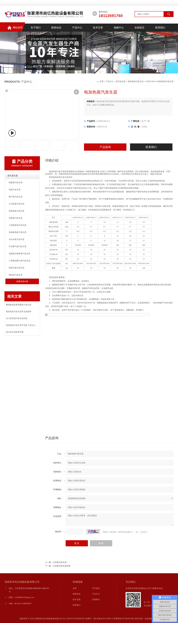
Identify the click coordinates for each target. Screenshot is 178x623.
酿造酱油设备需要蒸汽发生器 (18, 305)
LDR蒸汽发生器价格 (61, 566)
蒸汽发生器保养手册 (15, 332)
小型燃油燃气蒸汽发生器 (19, 261)
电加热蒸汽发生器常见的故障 (18, 311)
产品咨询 (105, 147)
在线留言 (139, 27)
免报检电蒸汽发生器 (17, 232)
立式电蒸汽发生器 (16, 204)
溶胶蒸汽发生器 (15, 218)
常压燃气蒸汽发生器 (17, 246)
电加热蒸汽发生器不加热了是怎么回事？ (22, 325)
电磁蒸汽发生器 (15, 182)
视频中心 (119, 27)
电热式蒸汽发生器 (16, 268)
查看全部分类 (22, 281)
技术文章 (98, 27)
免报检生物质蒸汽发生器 (19, 253)
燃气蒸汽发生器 (15, 197)
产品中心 (77, 27)
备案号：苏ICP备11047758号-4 (99, 618)
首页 (102, 81)
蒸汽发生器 (121, 81)
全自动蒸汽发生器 (16, 239)
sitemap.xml (128, 618)
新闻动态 (56, 27)
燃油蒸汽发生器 (15, 275)
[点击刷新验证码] (93, 531)
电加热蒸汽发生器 (135, 81)
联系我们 (160, 27)
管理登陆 (117, 618)
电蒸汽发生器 (14, 189)
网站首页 (18, 27)
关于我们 (36, 27)
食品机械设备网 (151, 618)
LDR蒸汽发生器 (59, 562)
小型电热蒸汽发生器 (17, 225)
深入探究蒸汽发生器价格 (16, 318)
